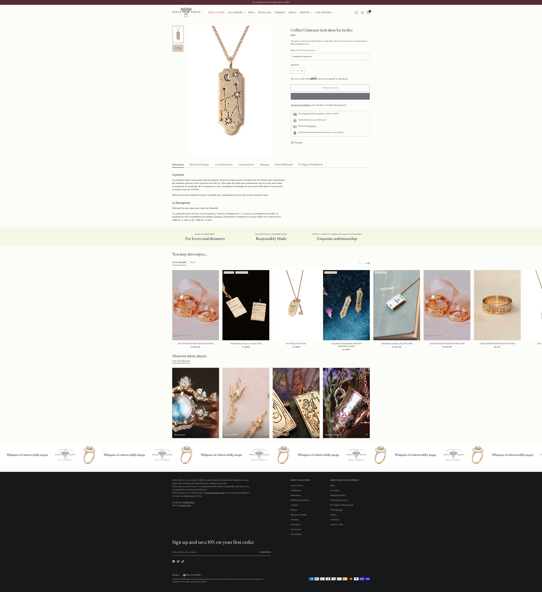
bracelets (295, 519)
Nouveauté (295, 495)
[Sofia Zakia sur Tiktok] (183, 562)
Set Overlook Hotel (296, 343)
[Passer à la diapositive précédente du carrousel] (361, 263)
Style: (303, 50)
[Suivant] (301, 2)
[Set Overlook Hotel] (296, 305)
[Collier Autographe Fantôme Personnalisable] (346, 305)
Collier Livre (246, 343)
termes (333, 514)
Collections (296, 490)
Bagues (294, 510)
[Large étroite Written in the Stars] (447, 305)
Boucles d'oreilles (299, 514)
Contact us (312, 126)
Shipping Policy (337, 495)
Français (175, 575)
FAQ (186, 496)
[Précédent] (241, 2)
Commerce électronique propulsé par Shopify (189, 582)
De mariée (295, 524)
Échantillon (296, 534)
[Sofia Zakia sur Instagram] (178, 562)
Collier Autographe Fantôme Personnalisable (346, 345)
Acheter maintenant (330, 96)
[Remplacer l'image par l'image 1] (177, 34)
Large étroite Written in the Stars (447, 343)
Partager (298, 142)
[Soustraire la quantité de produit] (293, 70)
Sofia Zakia (190, 579)
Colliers (294, 505)
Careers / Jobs (336, 524)
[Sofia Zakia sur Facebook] (174, 562)
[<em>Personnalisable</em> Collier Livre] (245, 305)
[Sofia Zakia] (186, 12)
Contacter (334, 490)
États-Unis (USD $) (193, 575)
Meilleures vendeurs (300, 500)
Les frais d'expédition (301, 105)
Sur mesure (296, 529)
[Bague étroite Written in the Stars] (195, 305)
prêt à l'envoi (297, 485)
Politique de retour (339, 500)
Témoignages (336, 510)
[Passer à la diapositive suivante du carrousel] (367, 263)
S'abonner (265, 552)
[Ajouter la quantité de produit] (301, 70)
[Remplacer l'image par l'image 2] (177, 48)
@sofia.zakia (188, 502)
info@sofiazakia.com (214, 492)
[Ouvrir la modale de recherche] (356, 12)
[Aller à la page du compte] (362, 12)
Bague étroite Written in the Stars (195, 343)
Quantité (295, 64)
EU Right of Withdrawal (341, 505)
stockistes (334, 519)
